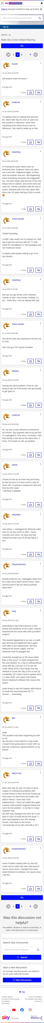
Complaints (6, 1001)
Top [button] (23, 992)
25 (7, 549)
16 (7, 87)
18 (7, 204)
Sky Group (5, 1003)
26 (7, 596)
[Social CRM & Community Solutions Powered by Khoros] (36, 1018)
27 (7, 703)
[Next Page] (35, 54)
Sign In (41, 3)
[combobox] (20, 18)
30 (7, 883)
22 (7, 400)
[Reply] (38, 92)
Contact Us (38, 1001)
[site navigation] (2, 3)
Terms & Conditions (35, 997)
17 (7, 137)
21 (7, 356)
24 (7, 499)
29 (7, 833)
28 (7, 758)
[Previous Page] (8, 54)
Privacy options (7, 997)
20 (7, 309)
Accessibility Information (33, 999)
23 (7, 449)
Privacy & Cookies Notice (11, 999)
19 (7, 265)
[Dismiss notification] (41, 9)
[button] (40, 63)
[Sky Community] (14, 3)
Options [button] (4, 35)
